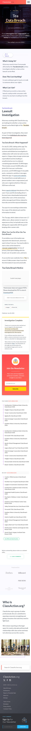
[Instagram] (10, 680)
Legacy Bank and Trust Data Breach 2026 (16, 448)
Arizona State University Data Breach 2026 (17, 461)
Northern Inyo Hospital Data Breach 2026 (16, 481)
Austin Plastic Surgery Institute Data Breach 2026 (15, 533)
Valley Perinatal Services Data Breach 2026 (17, 506)
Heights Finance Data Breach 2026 (14, 410)
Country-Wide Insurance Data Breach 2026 (15, 477)
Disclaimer (6, 704)
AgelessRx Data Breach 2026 (13, 416)
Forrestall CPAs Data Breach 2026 (14, 435)
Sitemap (5, 698)
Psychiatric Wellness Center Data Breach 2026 (16, 497)
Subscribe (15, 389)
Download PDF (8, 293)
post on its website (20, 175)
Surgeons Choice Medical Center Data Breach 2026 (15, 502)
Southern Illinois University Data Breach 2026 (16, 424)
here (13, 343)
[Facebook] (7, 680)
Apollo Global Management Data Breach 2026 (16, 444)
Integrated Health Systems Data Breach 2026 (16, 493)
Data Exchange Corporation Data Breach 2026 (16, 419)
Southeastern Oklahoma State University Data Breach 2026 (16, 406)
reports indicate (11, 190)
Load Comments (16, 556)
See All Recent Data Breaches (11, 538)
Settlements (6, 690)
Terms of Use (6, 701)
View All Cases (7, 688)
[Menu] (28, 2)
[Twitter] (4, 680)
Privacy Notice (7, 706)
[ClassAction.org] (13, 2)
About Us (5, 695)
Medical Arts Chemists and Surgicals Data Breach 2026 (16, 528)
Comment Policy (7, 709)
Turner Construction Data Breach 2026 (16, 413)
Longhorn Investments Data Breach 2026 (16, 484)
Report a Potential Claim (9, 693)
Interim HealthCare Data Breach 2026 (15, 517)
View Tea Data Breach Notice (15, 297)
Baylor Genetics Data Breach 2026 (14, 464)
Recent (9, 472)
